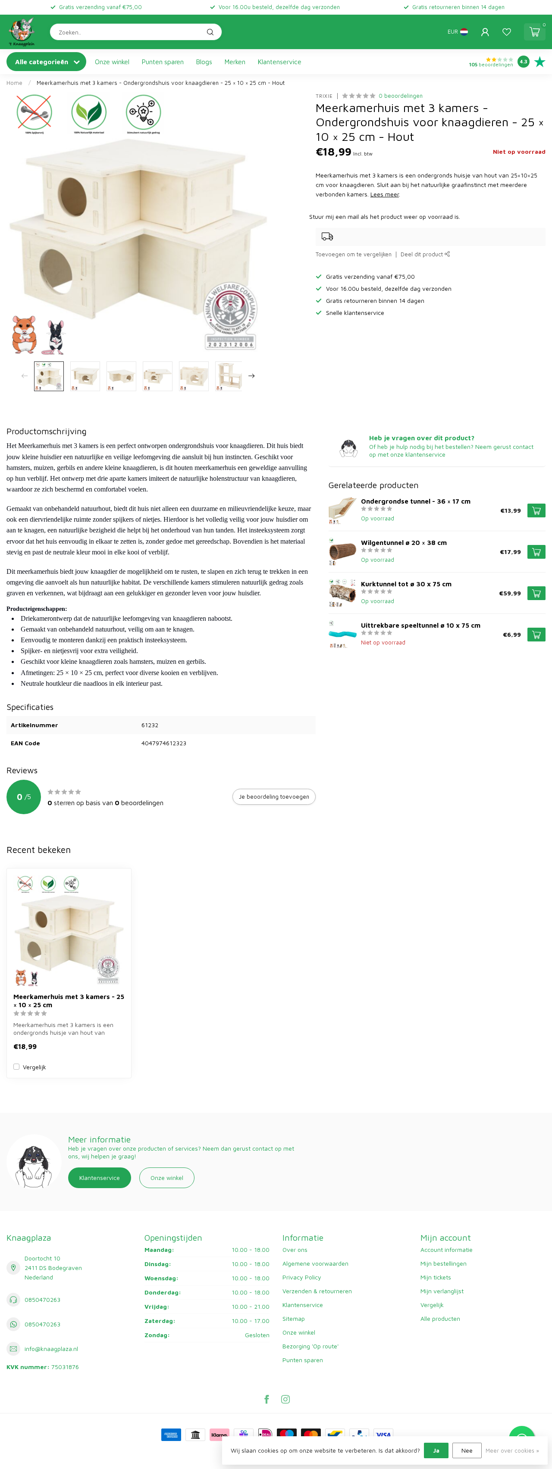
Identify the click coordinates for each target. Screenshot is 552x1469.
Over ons (294, 1249)
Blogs (204, 61)
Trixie (324, 95)
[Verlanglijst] (506, 31)
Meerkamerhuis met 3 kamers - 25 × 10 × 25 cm (68, 1000)
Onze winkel (112, 61)
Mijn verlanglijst (442, 1291)
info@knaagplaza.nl (51, 1348)
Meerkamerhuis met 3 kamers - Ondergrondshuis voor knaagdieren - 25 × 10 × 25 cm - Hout (161, 82)
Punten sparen (163, 61)
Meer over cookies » (512, 1450)
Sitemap (293, 1318)
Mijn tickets (435, 1277)
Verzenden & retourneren (317, 1291)
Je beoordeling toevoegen (274, 796)
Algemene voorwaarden (315, 1263)
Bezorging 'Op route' (310, 1346)
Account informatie (446, 1249)
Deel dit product (423, 254)
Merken (235, 61)
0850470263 (42, 1299)
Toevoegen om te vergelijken (354, 254)
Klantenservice (279, 61)
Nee (467, 1450)
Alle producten (440, 1318)
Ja (436, 1450)
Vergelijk (34, 1067)
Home (14, 82)
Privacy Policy (301, 1277)
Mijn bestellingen (443, 1263)
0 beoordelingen (401, 96)
